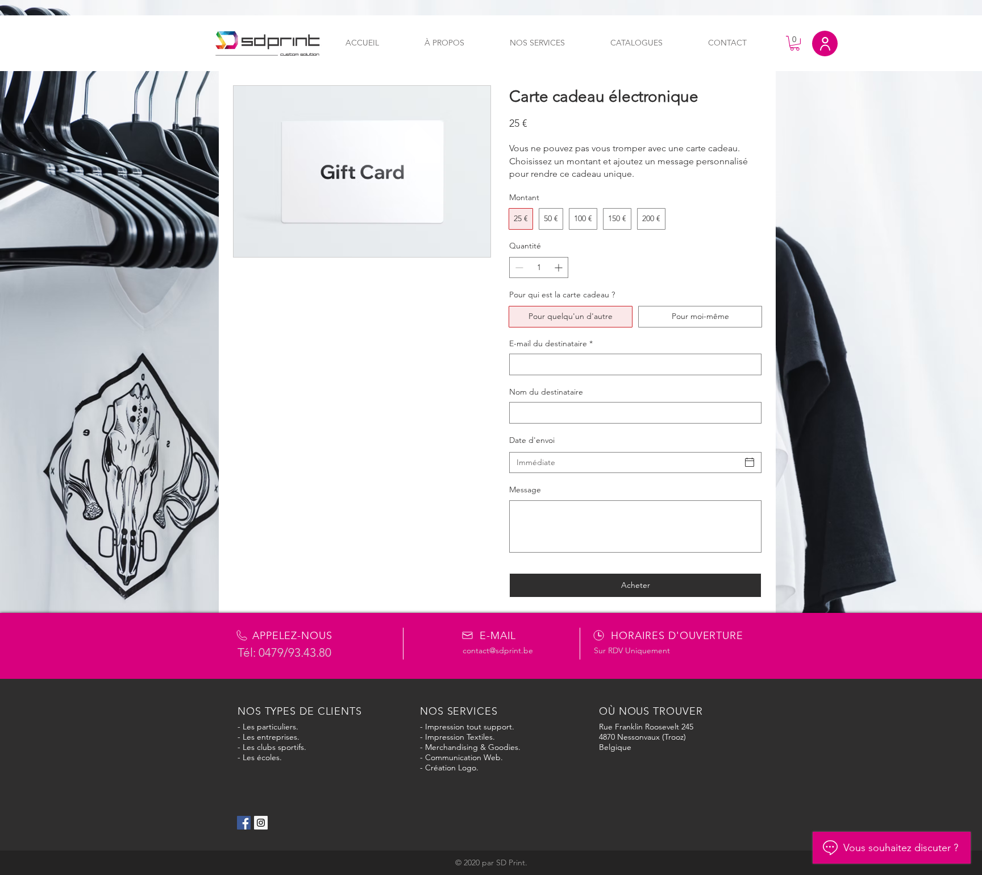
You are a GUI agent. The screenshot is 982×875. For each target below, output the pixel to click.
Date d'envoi (532, 440)
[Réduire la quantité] (518, 267)
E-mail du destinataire (551, 343)
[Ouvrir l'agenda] (749, 462)
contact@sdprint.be (498, 650)
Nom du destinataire (546, 392)
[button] (795, 43)
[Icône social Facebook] (244, 823)
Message (525, 489)
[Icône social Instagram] (261, 823)
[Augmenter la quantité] (559, 267)
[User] (825, 43)
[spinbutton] (538, 267)
